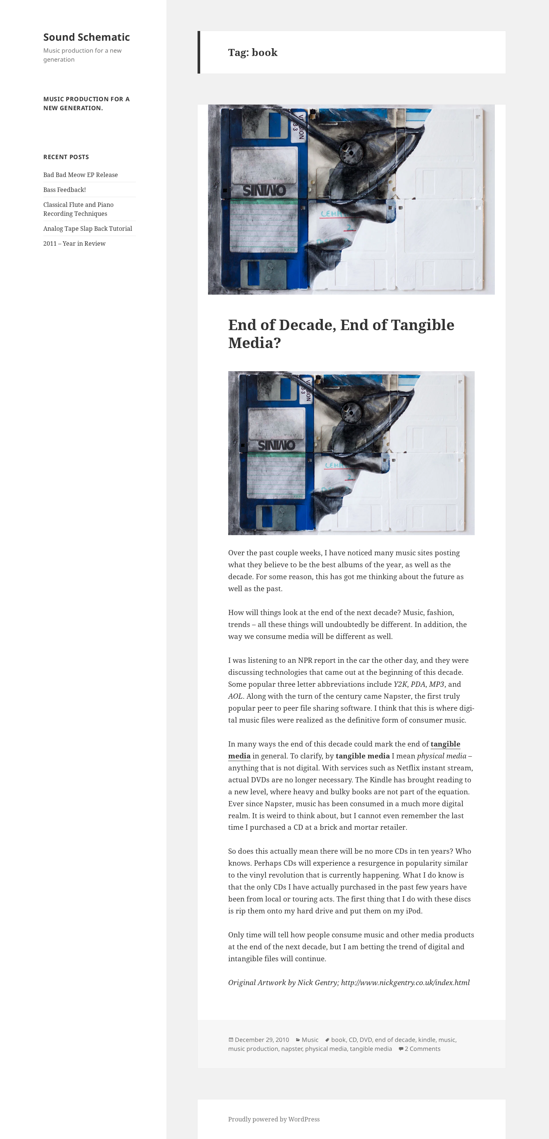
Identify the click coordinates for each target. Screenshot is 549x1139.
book (338, 1040)
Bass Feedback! (64, 190)
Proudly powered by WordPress (274, 1119)
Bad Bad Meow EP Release (80, 175)
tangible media (371, 1049)
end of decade (395, 1040)
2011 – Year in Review (74, 243)
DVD (366, 1040)
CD (353, 1040)
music (446, 1040)
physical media (326, 1049)
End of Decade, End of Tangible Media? (341, 333)
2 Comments (423, 1049)
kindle (426, 1040)
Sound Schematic (86, 37)
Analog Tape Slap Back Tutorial (87, 228)
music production (253, 1049)
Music (310, 1040)
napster (291, 1049)
